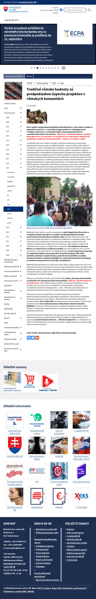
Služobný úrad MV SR (11, 267)
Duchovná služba (10, 339)
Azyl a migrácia (42, 553)
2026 (7, 117)
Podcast (70, 529)
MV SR (29, 76)
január (9, 223)
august (9, 191)
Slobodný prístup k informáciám (11, 261)
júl (8, 195)
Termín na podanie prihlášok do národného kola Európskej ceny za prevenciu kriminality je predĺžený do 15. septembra (27, 33)
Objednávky (8, 309)
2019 (7, 149)
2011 (7, 241)
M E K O (7, 318)
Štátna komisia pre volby (47, 532)
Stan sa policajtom (75, 532)
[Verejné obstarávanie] (29, 382)
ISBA (6, 323)
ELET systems (45, 588)
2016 (7, 163)
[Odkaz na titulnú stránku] (16, 9)
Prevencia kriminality (11, 327)
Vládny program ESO (76, 553)
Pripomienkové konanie (9, 291)
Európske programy (45, 546)
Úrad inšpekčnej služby (10, 333)
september (11, 186)
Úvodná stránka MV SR (14, 76)
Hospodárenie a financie (10, 298)
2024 (7, 127)
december (11, 172)
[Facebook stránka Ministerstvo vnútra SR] (61, 10)
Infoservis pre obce (11, 281)
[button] (12, 19)
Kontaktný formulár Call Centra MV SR (14, 565)
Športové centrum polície (47, 580)
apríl (8, 209)
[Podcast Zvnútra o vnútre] (48, 383)
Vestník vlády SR (10, 313)
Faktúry (7, 304)
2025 (7, 122)
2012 (7, 237)
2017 (7, 159)
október (10, 181)
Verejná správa (42, 556)
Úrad (6, 108)
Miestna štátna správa (77, 549)
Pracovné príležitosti (11, 271)
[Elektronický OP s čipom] (12, 382)
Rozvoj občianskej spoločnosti (42, 575)
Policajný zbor (42, 549)
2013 (7, 232)
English (55, 7)
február (10, 218)
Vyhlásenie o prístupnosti (74, 588)
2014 (7, 227)
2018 (7, 154)
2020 (7, 145)
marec (9, 214)
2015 (7, 168)
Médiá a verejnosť (10, 276)
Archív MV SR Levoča (11, 344)
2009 (7, 250)
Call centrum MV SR (75, 556)
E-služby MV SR (73, 536)
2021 (7, 140)
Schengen (40, 566)
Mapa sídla (56, 588)
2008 (7, 255)
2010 (7, 246)
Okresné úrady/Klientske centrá (45, 541)
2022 (7, 136)
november (11, 177)
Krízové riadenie (43, 563)
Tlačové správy (9, 113)
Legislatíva (8, 285)
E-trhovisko (72, 560)
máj (8, 204)
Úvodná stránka (10, 103)
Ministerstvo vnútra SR (46, 529)
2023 (7, 131)
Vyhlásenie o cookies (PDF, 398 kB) (19, 591)
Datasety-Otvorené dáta (11, 349)
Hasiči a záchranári (44, 559)
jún (8, 200)
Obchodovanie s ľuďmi (77, 543)
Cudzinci (71, 546)
